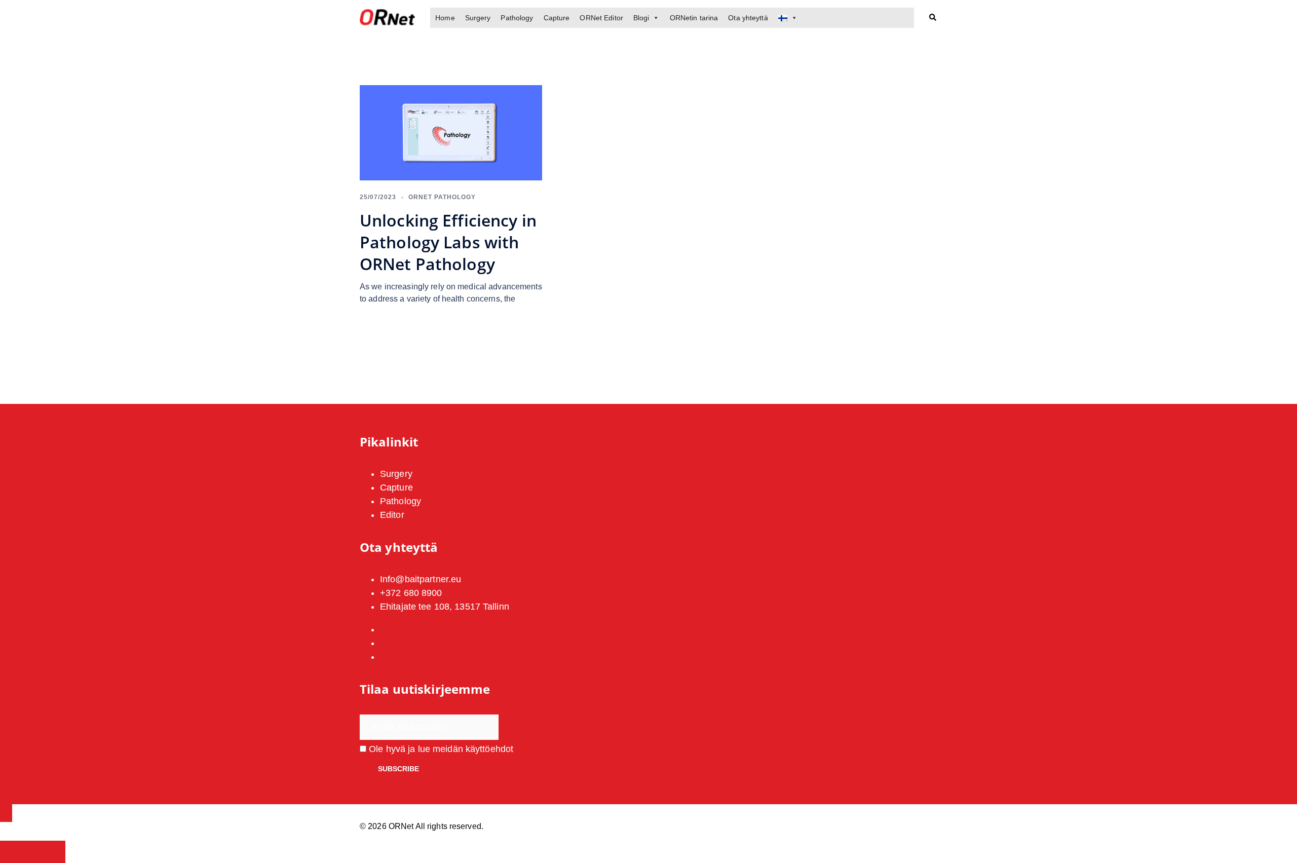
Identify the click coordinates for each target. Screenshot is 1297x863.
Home (444, 18)
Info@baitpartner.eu (420, 579)
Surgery (478, 18)
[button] (933, 18)
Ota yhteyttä (748, 18)
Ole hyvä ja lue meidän (439, 749)
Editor (392, 515)
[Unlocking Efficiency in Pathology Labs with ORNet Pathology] (451, 132)
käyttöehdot (489, 749)
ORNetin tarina (694, 18)
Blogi (641, 18)
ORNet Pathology (442, 197)
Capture (557, 18)
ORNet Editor (601, 18)
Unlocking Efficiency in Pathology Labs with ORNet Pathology (448, 242)
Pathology (517, 18)
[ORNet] (387, 17)
